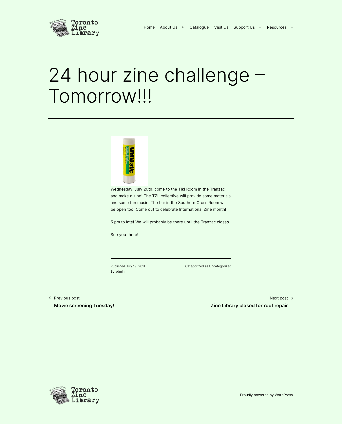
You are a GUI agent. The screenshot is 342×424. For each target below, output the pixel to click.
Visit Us (221, 27)
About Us (168, 27)
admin (119, 271)
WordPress (284, 395)
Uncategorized (220, 266)
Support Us (244, 27)
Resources (277, 27)
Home (149, 27)
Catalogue (199, 27)
